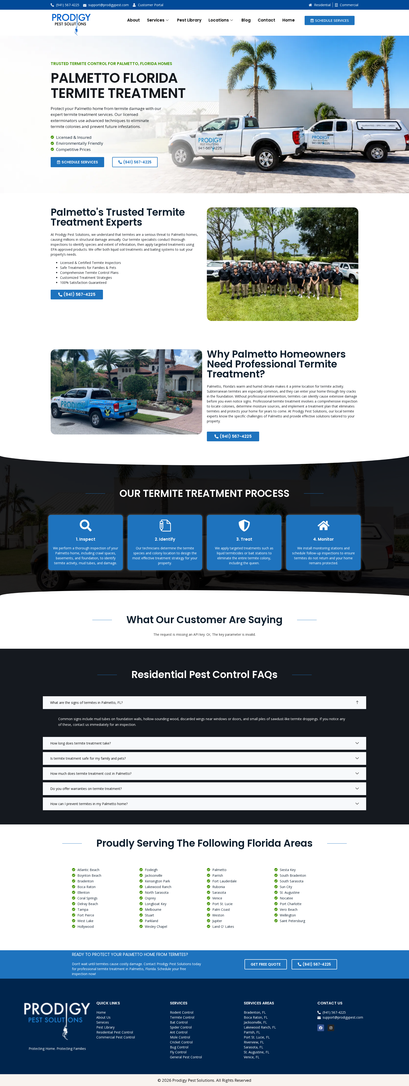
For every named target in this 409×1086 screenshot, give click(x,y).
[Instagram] (331, 1028)
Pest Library (189, 20)
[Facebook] (320, 1028)
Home (288, 20)
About (133, 20)
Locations (219, 20)
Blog (246, 20)
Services (155, 20)
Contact (266, 20)
